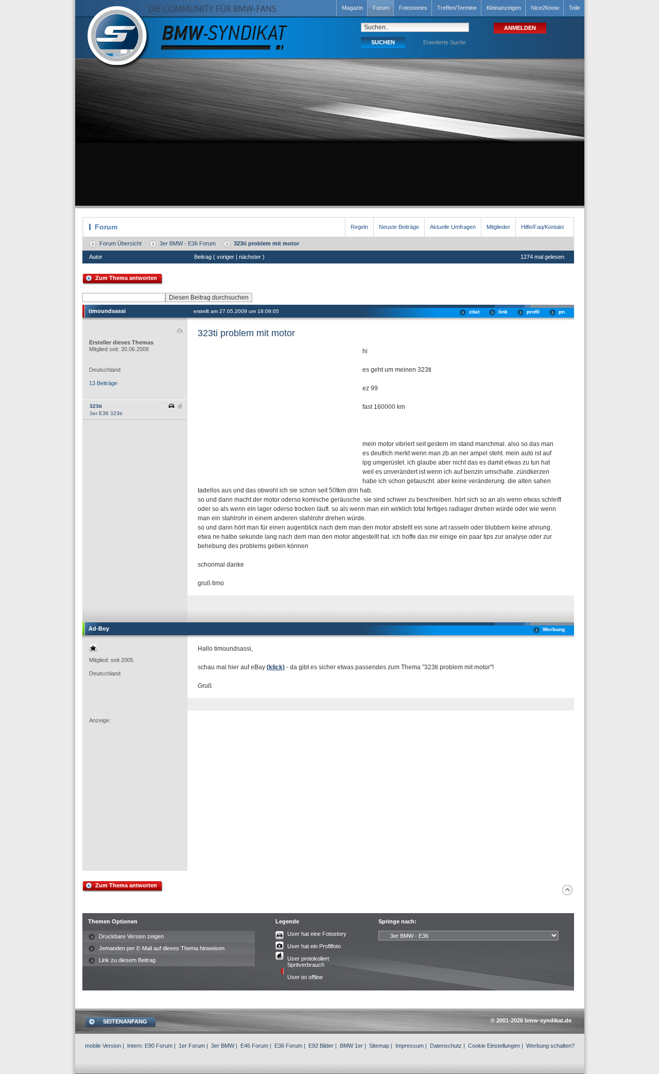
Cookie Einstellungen (494, 1046)
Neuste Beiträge (399, 227)
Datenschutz (446, 1046)
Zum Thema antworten (126, 278)
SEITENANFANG (125, 1021)
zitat (474, 312)
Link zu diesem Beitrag (127, 960)
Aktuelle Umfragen (453, 227)
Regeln (359, 227)
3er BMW (222, 1046)
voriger (225, 257)
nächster (250, 257)
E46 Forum (254, 1046)
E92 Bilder (321, 1046)
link (503, 312)
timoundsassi (107, 311)
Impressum (409, 1046)
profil (533, 312)
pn (562, 312)
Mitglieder (498, 227)
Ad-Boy (99, 628)
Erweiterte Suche (444, 42)
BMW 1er (351, 1046)
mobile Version (103, 1046)
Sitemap (379, 1046)
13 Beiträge (103, 383)
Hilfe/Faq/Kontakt (542, 227)
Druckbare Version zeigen (131, 936)
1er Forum (192, 1046)
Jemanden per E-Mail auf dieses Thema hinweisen (161, 948)
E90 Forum (158, 1046)
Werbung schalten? (550, 1046)
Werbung (554, 629)
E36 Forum (288, 1046)
